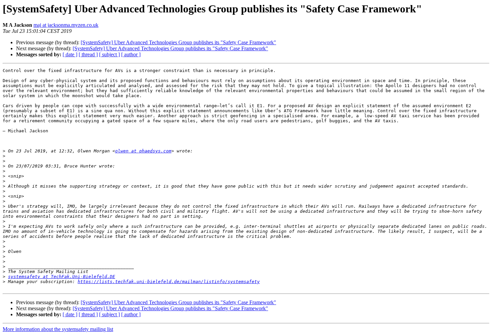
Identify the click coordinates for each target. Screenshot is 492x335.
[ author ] (131, 54)
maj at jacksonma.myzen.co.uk (65, 25)
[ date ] (70, 54)
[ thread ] (88, 54)
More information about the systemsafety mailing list (58, 329)
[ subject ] (109, 54)
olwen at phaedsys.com (143, 150)
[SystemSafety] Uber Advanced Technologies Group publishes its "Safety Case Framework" (178, 42)
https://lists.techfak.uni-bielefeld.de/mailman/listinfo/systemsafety (169, 281)
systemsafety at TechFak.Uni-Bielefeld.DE (61, 276)
